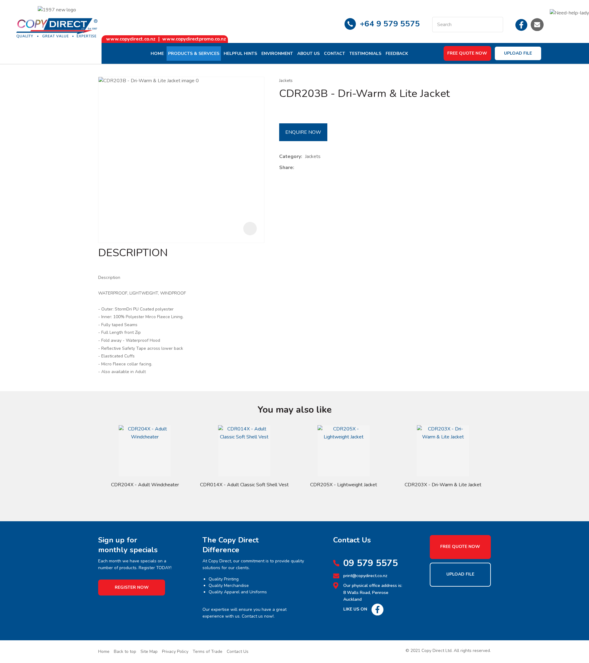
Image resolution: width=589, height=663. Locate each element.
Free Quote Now (467, 53)
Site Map (149, 651)
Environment (277, 53)
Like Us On (355, 609)
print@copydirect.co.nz (365, 576)
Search (495, 24)
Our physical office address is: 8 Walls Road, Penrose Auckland (372, 592)
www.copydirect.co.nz (131, 39)
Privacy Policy (175, 651)
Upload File (518, 53)
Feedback (397, 53)
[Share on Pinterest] (325, 168)
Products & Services (193, 53)
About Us (308, 53)
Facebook (521, 24)
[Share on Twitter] (306, 167)
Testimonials (365, 53)
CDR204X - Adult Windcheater (145, 484)
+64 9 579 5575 (390, 23)
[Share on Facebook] (298, 168)
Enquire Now (303, 132)
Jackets (286, 80)
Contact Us (237, 651)
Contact (334, 53)
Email (537, 24)
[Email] (316, 167)
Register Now (132, 587)
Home (157, 53)
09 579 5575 (370, 563)
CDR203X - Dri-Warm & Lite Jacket (443, 484)
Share (286, 167)
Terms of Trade (207, 651)
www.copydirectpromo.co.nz (194, 39)
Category (290, 156)
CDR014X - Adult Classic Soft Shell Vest (244, 484)
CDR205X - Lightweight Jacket (343, 484)
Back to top (125, 651)
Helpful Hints (240, 53)
